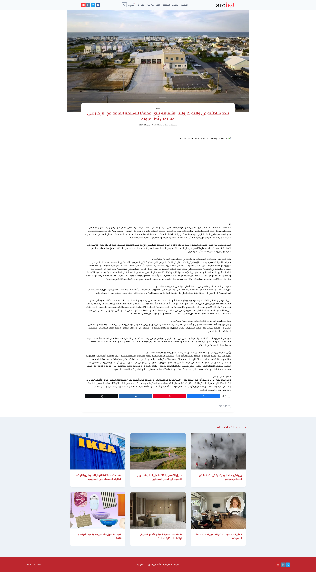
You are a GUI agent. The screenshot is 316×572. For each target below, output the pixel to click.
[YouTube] (83, 5)
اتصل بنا (141, 5)
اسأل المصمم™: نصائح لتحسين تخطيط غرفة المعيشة (219, 536)
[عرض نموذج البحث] (124, 4)
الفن (158, 5)
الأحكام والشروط (154, 564)
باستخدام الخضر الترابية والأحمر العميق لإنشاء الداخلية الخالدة (161, 536)
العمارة (175, 5)
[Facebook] (98, 5)
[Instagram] (88, 5)
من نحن (150, 5)
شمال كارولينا (224, 405)
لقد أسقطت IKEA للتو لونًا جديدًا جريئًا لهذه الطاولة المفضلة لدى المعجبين (98, 477)
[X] (93, 5)
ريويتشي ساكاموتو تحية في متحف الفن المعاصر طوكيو (220, 477)
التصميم (166, 5)
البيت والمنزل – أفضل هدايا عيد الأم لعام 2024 (99, 536)
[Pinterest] (278, 565)
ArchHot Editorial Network (161, 124)
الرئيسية (184, 5)
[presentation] (218, 451)
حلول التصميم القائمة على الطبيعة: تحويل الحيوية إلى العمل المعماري (159, 477)
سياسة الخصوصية (171, 564)
